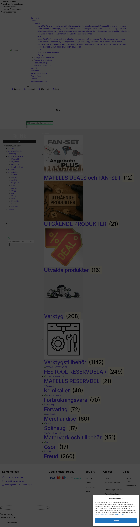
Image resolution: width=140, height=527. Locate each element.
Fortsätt (116, 521)
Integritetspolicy (100, 514)
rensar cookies (119, 514)
